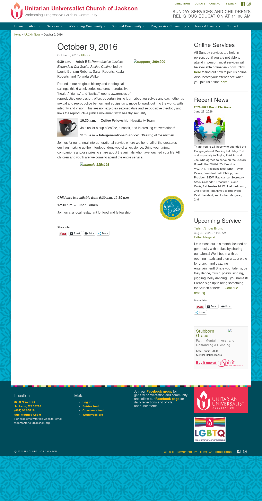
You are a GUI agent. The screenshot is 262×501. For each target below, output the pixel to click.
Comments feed (93, 410)
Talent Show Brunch (210, 228)
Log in (86, 402)
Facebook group (159, 391)
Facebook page (167, 398)
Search (231, 3)
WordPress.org (92, 414)
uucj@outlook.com (27, 414)
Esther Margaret (204, 237)
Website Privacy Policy (180, 452)
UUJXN (85, 55)
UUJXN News (32, 34)
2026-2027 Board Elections (212, 107)
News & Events (206, 26)
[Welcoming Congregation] (210, 427)
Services (54, 26)
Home (18, 26)
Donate (200, 3)
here (197, 72)
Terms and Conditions (216, 452)
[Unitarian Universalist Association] (221, 400)
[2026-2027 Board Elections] (221, 129)
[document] (131, 205)
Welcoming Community (86, 26)
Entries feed (90, 406)
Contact (215, 3)
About (34, 26)
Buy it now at (206, 363)
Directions (183, 3)
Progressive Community (169, 26)
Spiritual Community (127, 26)
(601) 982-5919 (24, 410)
